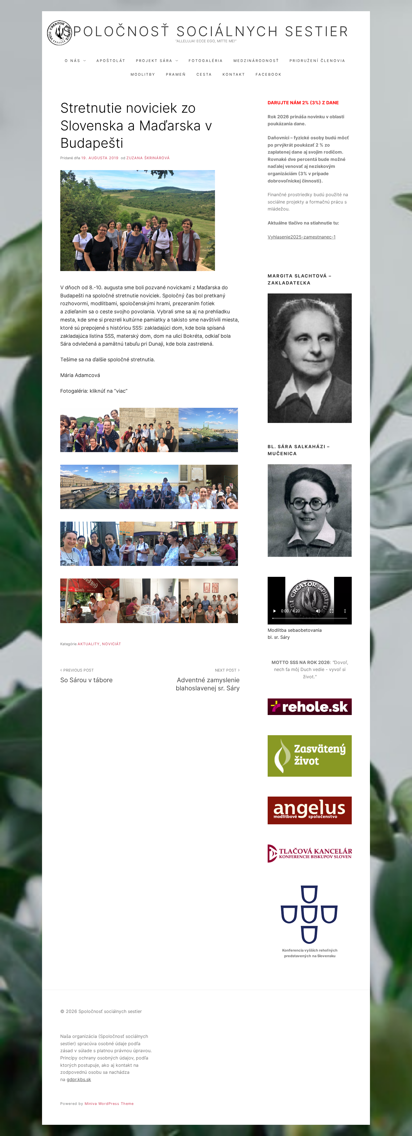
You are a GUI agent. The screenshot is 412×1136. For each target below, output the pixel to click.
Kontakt (234, 74)
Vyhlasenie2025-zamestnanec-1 (301, 237)
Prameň (176, 74)
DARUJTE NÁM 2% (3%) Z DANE (303, 102)
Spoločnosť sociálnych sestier (206, 31)
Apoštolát (111, 61)
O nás (72, 61)
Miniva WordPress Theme (109, 1104)
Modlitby (143, 74)
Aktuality (89, 644)
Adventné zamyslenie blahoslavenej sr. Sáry (208, 680)
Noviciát (111, 644)
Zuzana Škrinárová (148, 158)
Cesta (204, 74)
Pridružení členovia (318, 61)
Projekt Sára (154, 61)
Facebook (269, 74)
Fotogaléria (206, 61)
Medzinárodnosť (256, 61)
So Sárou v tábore (86, 676)
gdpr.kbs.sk (79, 1079)
